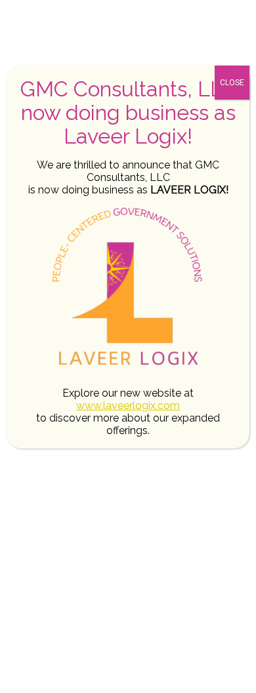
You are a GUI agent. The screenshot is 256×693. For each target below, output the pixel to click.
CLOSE (232, 82)
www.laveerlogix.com (128, 405)
